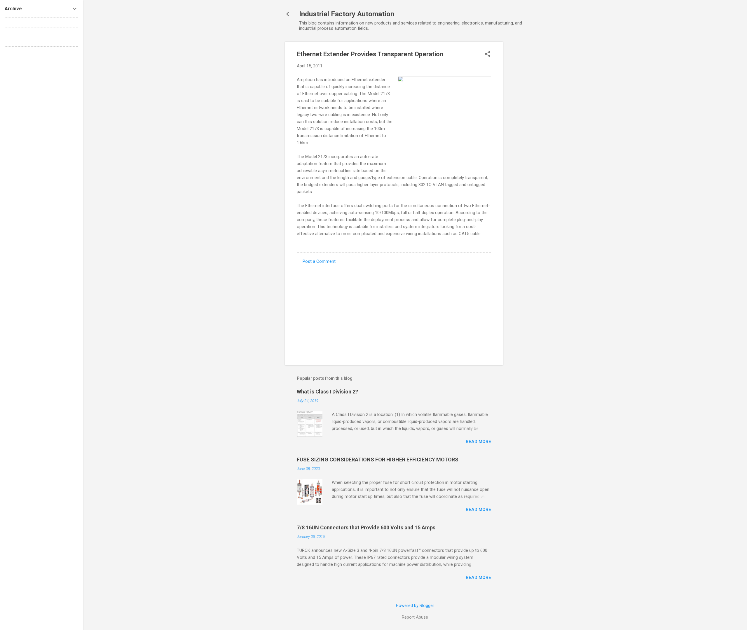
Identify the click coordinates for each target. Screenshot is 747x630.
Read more (478, 441)
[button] (487, 54)
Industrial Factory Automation (346, 14)
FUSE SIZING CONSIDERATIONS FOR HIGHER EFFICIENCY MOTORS (377, 459)
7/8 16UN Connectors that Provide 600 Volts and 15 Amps (366, 527)
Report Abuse (415, 617)
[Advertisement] (526, 129)
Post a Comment (319, 261)
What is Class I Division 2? (327, 391)
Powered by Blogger (415, 605)
